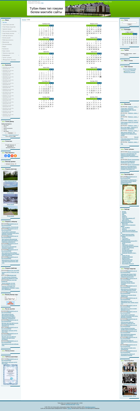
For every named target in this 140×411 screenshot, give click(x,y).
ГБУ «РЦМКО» (126, 227)
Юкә (122, 144)
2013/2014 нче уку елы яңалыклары (8, 106)
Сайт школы (125, 219)
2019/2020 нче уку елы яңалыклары (8, 87)
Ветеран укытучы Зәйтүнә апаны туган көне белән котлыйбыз (9, 338)
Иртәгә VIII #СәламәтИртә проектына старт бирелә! (128, 162)
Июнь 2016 (94, 51)
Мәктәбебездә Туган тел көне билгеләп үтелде (129, 309)
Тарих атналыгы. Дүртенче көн (10, 227)
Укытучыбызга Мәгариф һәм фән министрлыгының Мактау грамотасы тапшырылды (10, 241)
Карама (123, 115)
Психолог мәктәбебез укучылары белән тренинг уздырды (128, 283)
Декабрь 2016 (94, 97)
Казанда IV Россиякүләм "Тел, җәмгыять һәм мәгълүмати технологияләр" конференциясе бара (129, 155)
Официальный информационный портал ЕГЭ (128, 240)
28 (94, 49)
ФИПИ (124, 237)
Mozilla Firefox (126, 258)
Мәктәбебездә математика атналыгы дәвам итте (9, 247)
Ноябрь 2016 (46, 97)
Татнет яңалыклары (133, 152)
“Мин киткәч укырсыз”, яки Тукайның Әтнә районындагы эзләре (129, 134)
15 (87, 31)
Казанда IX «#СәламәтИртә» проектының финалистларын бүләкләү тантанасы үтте (129, 168)
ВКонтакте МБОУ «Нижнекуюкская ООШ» (126, 221)
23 (89, 33)
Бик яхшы (6, 125)
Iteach (123, 243)
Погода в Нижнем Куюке (129, 69)
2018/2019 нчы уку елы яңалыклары (8, 90)
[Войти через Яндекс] (12, 155)
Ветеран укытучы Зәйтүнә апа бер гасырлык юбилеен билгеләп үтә (10, 324)
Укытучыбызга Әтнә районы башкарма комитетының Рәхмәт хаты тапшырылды (10, 254)
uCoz (77, 404)
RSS (42, 3)
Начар (5, 129)
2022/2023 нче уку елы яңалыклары (8, 77)
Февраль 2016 (94, 23)
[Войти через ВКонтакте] (8, 155)
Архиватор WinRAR (127, 257)
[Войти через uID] (5, 155)
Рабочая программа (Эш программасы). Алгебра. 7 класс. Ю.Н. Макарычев (10, 288)
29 (96, 49)
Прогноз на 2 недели (129, 72)
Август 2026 (129, 32)
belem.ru (124, 229)
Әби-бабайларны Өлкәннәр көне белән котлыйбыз (128, 335)
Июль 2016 (46, 67)
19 (41, 33)
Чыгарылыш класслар (130, 372)
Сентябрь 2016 (46, 81)
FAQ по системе (126, 262)
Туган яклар (10, 192)
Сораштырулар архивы (13, 134)
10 (91, 29)
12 (50, 43)
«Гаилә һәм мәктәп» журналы (130, 246)
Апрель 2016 (93, 37)
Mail (123, 214)
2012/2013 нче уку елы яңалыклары (8, 109)
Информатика (12, 275)
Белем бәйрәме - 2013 (129, 396)
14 (46, 31)
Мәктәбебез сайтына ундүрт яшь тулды (9, 363)
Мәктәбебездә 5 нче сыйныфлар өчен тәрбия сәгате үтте (129, 303)
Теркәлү (106, 1)
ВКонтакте (125, 223)
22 (87, 33)
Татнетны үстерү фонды (128, 230)
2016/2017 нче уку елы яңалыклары (8, 96)
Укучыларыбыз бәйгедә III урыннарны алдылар (128, 354)
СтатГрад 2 (125, 238)
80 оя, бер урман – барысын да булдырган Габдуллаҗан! (129, 128)
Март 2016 (46, 37)
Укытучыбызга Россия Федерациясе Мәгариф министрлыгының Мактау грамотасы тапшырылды (8, 316)
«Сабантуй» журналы (128, 247)
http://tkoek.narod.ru (90, 407)
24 (52, 33)
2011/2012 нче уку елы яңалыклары (8, 112)
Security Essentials (127, 251)
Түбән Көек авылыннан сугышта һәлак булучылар (129, 139)
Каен (122, 118)
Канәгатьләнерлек (8, 128)
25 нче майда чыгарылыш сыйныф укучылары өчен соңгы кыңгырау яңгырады (129, 316)
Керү (110, 1)
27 (91, 49)
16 (89, 31)
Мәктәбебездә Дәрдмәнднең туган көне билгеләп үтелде (128, 289)
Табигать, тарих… (133, 106)
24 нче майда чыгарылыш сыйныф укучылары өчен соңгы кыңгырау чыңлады (10, 233)
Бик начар (6, 131)
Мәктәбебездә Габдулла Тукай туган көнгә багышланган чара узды (10, 262)
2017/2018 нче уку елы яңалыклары (8, 93)
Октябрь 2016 (94, 81)
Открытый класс (126, 242)
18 (48, 45)
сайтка (69, 408)
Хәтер (136, 137)
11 (48, 43)
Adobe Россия (126, 255)
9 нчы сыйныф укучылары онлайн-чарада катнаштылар (129, 329)
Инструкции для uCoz (128, 263)
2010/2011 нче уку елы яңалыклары (8, 115)
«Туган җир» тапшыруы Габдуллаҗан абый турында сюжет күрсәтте (128, 110)
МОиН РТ (124, 217)
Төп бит (101, 1)
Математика (11, 284)
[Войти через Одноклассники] (15, 155)
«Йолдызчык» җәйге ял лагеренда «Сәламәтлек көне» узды (129, 342)
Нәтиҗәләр (5, 134)
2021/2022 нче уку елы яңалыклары (8, 80)
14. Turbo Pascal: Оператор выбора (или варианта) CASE (10, 277)
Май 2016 (46, 51)
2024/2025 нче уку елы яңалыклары (8, 71)
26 (89, 49)
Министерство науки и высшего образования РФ (127, 235)
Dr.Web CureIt (125, 249)
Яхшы (5, 126)
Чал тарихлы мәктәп (10, 181)
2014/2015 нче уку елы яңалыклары (8, 102)
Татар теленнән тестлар (8, 283)
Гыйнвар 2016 (46, 23)
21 (100, 31)
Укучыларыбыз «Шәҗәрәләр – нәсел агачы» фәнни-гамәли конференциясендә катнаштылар (129, 182)
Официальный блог (127, 259)
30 (44, 49)
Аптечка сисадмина (127, 250)
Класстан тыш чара (13, 270)
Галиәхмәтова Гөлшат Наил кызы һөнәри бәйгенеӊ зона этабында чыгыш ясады (128, 275)
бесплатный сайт (70, 404)
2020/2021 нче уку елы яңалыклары (8, 84)
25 (94, 33)
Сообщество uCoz (127, 261)
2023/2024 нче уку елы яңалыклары (8, 74)
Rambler (124, 213)
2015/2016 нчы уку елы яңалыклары (8, 99)
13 (98, 29)
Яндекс (124, 211)
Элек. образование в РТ (128, 218)
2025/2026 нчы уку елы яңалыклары (8, 68)
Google (124, 215)
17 (46, 45)
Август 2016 (94, 67)
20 (98, 31)
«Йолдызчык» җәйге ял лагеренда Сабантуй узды (128, 322)
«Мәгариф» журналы (128, 245)
